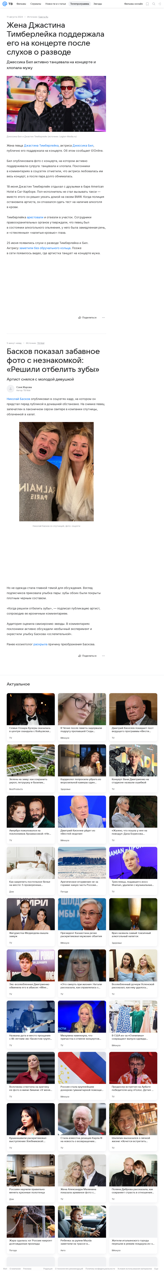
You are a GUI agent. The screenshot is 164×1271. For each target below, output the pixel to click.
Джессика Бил (83, 145)
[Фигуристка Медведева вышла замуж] (31, 922)
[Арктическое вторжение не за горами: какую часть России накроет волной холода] (82, 871)
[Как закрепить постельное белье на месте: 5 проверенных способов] (31, 871)
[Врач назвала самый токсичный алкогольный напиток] (133, 922)
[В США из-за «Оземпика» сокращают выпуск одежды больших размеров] (133, 1025)
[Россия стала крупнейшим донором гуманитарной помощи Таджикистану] (82, 1076)
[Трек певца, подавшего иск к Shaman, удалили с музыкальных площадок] (133, 871)
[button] (56, 104)
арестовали (35, 217)
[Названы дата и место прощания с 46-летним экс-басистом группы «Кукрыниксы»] (31, 1025)
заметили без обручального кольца (44, 248)
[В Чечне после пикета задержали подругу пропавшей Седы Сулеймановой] (82, 717)
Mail (5, 1268)
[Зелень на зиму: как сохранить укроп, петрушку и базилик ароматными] (31, 768)
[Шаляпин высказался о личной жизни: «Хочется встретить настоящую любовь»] (133, 1127)
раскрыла (40, 644)
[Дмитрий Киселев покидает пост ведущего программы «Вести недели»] (133, 717)
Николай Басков (18, 399)
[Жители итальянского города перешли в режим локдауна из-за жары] (133, 1230)
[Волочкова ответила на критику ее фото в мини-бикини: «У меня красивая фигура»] (31, 1076)
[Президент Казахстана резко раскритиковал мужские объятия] (82, 922)
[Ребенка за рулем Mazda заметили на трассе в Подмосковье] (82, 1230)
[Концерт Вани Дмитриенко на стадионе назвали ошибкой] (133, 768)
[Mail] (5, 4)
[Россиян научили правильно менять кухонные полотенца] (31, 1178)
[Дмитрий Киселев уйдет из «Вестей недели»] (82, 820)
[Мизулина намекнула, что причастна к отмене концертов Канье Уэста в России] (82, 1025)
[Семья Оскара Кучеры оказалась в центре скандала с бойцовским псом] (31, 717)
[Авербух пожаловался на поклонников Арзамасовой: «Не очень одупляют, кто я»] (31, 820)
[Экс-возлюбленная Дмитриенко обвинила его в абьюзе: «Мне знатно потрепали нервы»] (31, 973)
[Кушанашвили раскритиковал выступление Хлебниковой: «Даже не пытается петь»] (31, 1127)
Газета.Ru (43, 17)
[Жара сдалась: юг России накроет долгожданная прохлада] (31, 1230)
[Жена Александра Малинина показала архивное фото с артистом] (82, 1178)
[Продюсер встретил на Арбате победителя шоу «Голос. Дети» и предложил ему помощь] (133, 1076)
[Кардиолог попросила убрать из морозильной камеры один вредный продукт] (82, 768)
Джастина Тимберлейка (41, 145)
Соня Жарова (24, 387)
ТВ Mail (40, 343)
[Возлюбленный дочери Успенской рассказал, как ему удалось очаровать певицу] (133, 973)
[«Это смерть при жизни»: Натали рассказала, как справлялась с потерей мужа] (82, 973)
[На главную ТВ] (10, 4)
